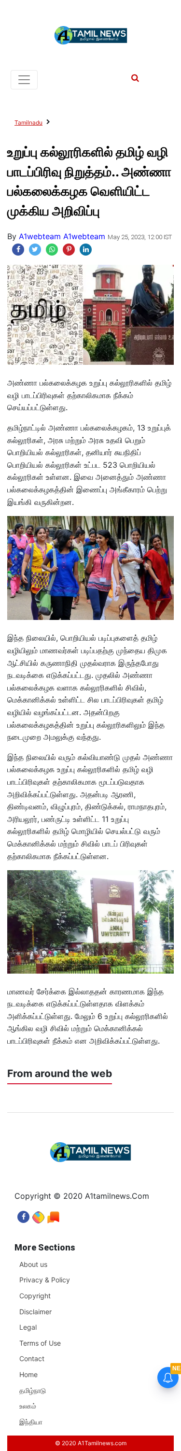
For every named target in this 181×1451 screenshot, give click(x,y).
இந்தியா (30, 1422)
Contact (31, 1358)
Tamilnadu (28, 122)
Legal (28, 1327)
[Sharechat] (38, 1214)
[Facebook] (23, 1214)
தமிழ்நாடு (32, 1390)
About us (33, 1264)
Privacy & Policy (44, 1280)
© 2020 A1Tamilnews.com (90, 1443)
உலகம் (27, 1406)
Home (28, 1374)
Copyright (35, 1296)
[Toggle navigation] (24, 79)
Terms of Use (40, 1343)
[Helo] (53, 1214)
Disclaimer (35, 1311)
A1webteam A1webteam (62, 236)
